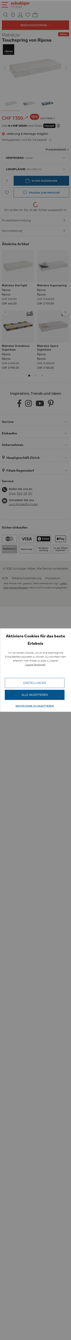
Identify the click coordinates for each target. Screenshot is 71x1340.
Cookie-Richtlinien (35, 664)
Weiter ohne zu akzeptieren (35, 706)
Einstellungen (34, 683)
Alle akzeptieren (35, 695)
